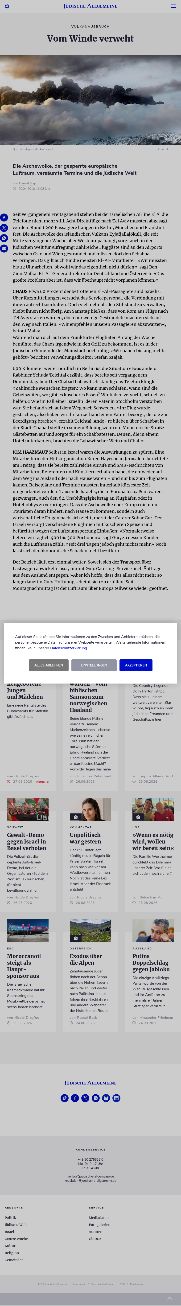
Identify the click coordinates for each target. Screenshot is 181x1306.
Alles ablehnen (48, 665)
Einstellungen (94, 665)
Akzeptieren (136, 665)
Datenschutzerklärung (68, 648)
